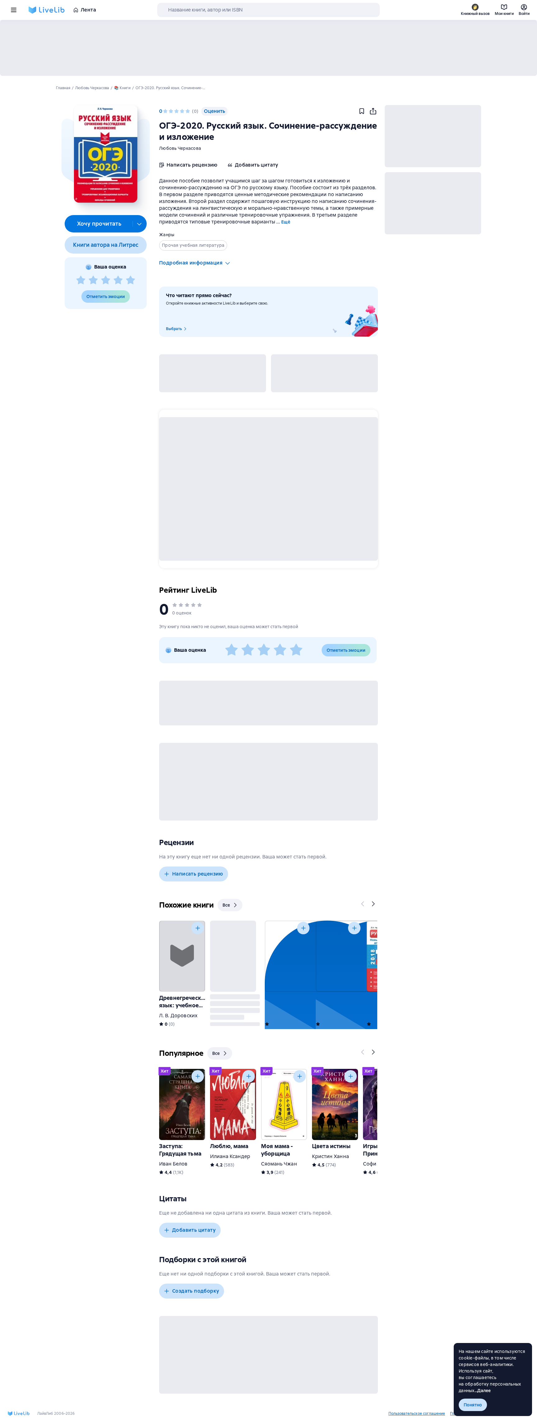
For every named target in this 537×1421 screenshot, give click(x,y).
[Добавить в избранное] (362, 111)
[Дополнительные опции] (139, 223)
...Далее (483, 1390)
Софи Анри (376, 1164)
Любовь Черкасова (180, 148)
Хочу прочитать (99, 223)
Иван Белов (173, 1164)
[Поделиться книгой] (373, 111)
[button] (105, 154)
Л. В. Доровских (178, 1015)
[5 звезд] (130, 280)
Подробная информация (191, 263)
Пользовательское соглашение (416, 1413)
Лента (88, 10)
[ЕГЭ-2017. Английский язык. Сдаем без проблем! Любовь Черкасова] (339, 956)
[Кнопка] (363, 904)
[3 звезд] (106, 280)
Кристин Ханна (330, 1156)
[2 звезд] (93, 280)
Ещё (285, 222)
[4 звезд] (118, 280)
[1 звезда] (81, 280)
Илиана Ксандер (230, 1156)
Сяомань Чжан (279, 1164)
